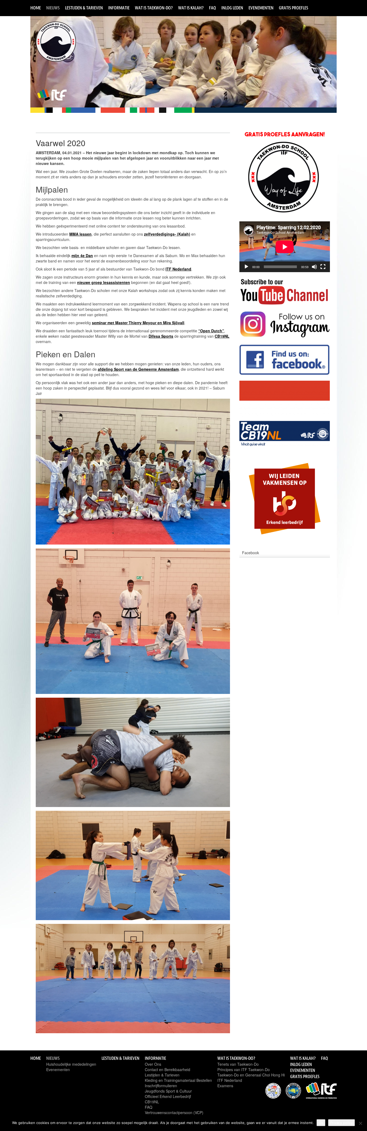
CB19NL (152, 1101)
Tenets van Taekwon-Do (238, 1064)
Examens (225, 1085)
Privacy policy (341, 1123)
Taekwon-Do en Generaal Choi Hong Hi (251, 1075)
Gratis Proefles (293, 8)
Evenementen (261, 8)
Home (35, 8)
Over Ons (153, 1064)
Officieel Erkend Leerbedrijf (168, 1096)
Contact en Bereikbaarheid (167, 1069)
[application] (284, 246)
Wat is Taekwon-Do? (154, 8)
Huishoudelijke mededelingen (71, 1064)
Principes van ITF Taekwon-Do (243, 1069)
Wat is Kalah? (191, 8)
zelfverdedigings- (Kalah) (167, 234)
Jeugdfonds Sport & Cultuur (168, 1091)
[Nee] (360, 1123)
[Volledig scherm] (323, 266)
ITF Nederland (229, 1080)
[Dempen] (314, 266)
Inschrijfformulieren (161, 1085)
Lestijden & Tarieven (84, 8)
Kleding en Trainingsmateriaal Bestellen (178, 1080)
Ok (321, 1123)
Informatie (118, 8)
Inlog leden (232, 8)
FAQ (212, 8)
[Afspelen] (246, 266)
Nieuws (53, 8)
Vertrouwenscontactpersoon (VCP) (174, 1112)
